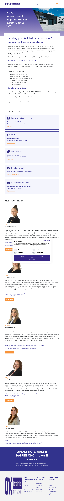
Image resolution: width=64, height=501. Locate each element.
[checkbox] (15, 250)
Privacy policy (46, 240)
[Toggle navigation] (57, 4)
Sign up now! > (11, 191)
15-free (51, 495)
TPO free (51, 489)
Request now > (11, 126)
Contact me (9, 249)
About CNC (39, 480)
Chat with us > (11, 159)
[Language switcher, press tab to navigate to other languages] (38, 4)
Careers (38, 482)
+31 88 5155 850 (28, 492)
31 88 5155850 (11, 143)
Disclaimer (39, 491)
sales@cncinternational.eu (14, 174)
